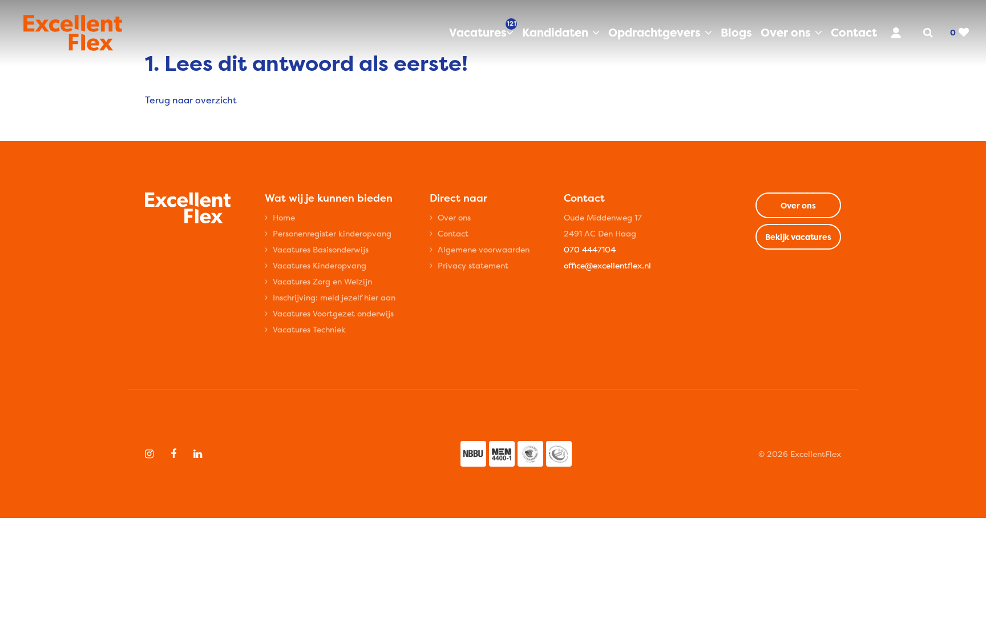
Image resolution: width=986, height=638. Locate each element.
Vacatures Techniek (309, 329)
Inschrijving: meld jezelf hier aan (334, 297)
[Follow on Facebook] (173, 454)
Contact (854, 32)
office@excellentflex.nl (607, 265)
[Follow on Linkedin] (197, 454)
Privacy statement (473, 265)
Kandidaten (555, 32)
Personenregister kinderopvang (332, 233)
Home (284, 217)
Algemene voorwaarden (484, 249)
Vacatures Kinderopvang (319, 265)
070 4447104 (590, 249)
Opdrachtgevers (654, 32)
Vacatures (481, 32)
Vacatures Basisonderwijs (321, 249)
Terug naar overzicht (191, 100)
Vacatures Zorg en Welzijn (322, 281)
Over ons (786, 32)
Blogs (736, 32)
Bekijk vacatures (798, 236)
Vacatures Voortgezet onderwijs (333, 313)
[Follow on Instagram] (149, 454)
